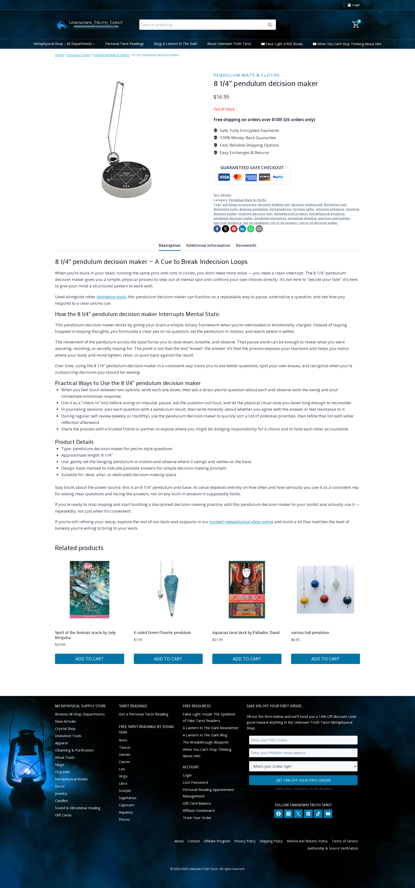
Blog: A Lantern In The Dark (175, 43)
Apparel (61, 742)
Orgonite (62, 771)
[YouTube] (328, 813)
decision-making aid (306, 204)
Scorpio (125, 790)
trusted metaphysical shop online (241, 521)
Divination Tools (78, 55)
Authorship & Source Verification (333, 848)
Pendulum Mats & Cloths (111, 55)
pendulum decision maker (233, 218)
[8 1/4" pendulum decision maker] (127, 140)
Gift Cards (63, 814)
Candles (61, 800)
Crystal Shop (65, 728)
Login (187, 774)
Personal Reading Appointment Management (208, 792)
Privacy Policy (245, 840)
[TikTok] (318, 813)
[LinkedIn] (242, 228)
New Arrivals (65, 721)
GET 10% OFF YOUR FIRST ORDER (303, 780)
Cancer (124, 761)
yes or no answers (284, 223)
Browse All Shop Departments (80, 713)
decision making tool (274, 204)
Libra (123, 783)
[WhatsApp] (250, 228)
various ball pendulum (310, 632)
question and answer (334, 218)
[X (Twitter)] (298, 813)
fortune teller (303, 209)
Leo (122, 768)
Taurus (124, 747)
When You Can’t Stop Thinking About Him (349, 44)
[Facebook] (217, 228)
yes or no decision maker (318, 223)
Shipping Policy (271, 840)
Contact (194, 840)
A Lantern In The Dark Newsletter (211, 727)
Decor (60, 785)
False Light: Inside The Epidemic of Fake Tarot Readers (209, 717)
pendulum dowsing (302, 218)
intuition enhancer (330, 209)
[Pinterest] (234, 228)
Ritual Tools (64, 757)
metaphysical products (327, 214)
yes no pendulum (256, 223)
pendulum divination (270, 218)
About (179, 840)
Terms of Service (345, 840)
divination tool (335, 204)
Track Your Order (197, 817)
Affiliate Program (217, 840)
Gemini (124, 754)
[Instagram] (288, 813)
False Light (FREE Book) (284, 44)
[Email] (259, 228)
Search (271, 25)
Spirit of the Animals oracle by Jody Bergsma (85, 635)
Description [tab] (170, 245)
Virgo (123, 776)
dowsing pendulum (253, 209)
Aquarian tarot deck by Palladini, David (246, 632)
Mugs (59, 764)
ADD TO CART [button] (89, 659)
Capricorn (126, 804)
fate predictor (280, 209)
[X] (225, 228)
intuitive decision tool (255, 214)
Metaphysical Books (71, 778)
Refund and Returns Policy (307, 840)
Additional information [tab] (208, 245)
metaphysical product (291, 214)
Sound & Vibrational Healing (77, 807)
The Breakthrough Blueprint (206, 741)
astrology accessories (239, 204)
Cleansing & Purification (74, 749)
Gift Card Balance (197, 803)
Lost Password (195, 782)
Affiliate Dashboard (198, 810)
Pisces (124, 819)
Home (59, 55)
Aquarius (126, 812)
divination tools (226, 209)
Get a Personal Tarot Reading (143, 713)
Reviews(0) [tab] (246, 245)
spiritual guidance (228, 223)
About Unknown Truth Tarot (229, 43)
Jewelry (61, 793)
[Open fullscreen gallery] (194, 207)
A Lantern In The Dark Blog (205, 734)
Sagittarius (127, 797)
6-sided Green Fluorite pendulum (162, 632)
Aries (123, 740)
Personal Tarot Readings (124, 43)
